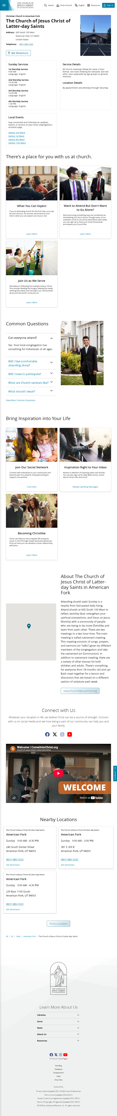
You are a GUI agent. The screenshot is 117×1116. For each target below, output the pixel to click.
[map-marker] (31, 628)
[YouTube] (69, 734)
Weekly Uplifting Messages (85, 487)
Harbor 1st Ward (16, 136)
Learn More (31, 234)
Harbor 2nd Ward (16, 132)
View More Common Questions (20, 400)
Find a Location (58, 923)
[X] (55, 734)
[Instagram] (62, 734)
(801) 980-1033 (26, 44)
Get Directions (13, 865)
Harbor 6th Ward (16, 139)
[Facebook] (47, 734)
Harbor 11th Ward (17, 143)
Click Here (32, 487)
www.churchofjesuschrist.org (80, 691)
